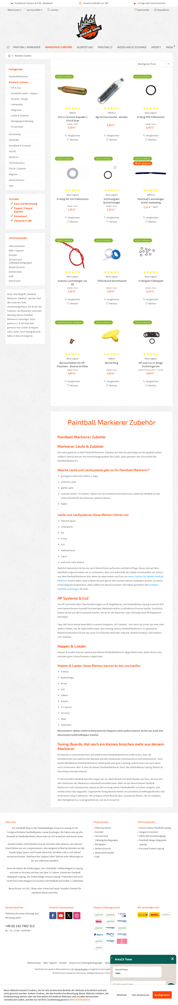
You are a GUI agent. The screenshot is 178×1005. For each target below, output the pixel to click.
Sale (11, 185)
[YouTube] (60, 915)
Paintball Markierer (18, 76)
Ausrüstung (15, 134)
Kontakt (13, 255)
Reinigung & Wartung (22, 121)
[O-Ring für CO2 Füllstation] (72, 172)
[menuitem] (162, 10)
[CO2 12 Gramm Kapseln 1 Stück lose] (72, 90)
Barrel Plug (111, 362)
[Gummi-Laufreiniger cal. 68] (72, 254)
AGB (11, 276)
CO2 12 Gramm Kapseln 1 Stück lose (72, 118)
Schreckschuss (17, 162)
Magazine (16, 110)
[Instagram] (76, 915)
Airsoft (12, 151)
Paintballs (14, 139)
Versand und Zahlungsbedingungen (20, 261)
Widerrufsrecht (17, 267)
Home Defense (16, 180)
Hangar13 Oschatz (148, 832)
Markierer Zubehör (19, 82)
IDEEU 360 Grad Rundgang (152, 836)
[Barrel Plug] (111, 336)
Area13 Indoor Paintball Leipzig (155, 827)
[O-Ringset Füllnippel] (150, 254)
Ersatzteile (17, 126)
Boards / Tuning (19, 98)
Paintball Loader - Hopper (24, 93)
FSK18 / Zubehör (17, 168)
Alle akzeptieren (140, 994)
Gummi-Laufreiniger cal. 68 (72, 282)
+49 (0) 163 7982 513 (20, 926)
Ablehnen (122, 994)
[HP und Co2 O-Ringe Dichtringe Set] (150, 336)
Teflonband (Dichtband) (111, 280)
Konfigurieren (162, 994)
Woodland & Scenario (20, 145)
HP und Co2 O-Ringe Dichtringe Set (151, 364)
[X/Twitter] (68, 915)
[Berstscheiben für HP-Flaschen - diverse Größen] (72, 336)
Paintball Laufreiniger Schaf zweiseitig (150, 200)
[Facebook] (52, 915)
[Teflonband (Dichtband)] (111, 254)
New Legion (151, 112)
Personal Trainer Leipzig (151, 848)
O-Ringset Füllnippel (151, 280)
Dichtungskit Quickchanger (111, 200)
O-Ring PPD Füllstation (151, 117)
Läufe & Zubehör (20, 115)
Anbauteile (17, 104)
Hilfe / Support (16, 250)
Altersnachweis (17, 246)
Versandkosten (81, 969)
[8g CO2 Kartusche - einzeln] (111, 90)
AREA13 (112, 112)
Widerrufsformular (104, 852)
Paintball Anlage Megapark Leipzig (153, 842)
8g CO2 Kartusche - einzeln (112, 117)
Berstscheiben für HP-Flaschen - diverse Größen (72, 364)
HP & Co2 (16, 87)
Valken (72, 112)
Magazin (13, 174)
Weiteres (13, 157)
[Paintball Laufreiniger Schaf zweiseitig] (150, 172)
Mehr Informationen (80, 999)
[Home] (8, 47)
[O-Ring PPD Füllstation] (150, 90)
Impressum (15, 280)
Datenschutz (15, 271)
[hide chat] (172, 959)
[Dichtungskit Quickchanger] (111, 172)
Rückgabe (100, 844)
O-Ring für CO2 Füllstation (72, 199)
